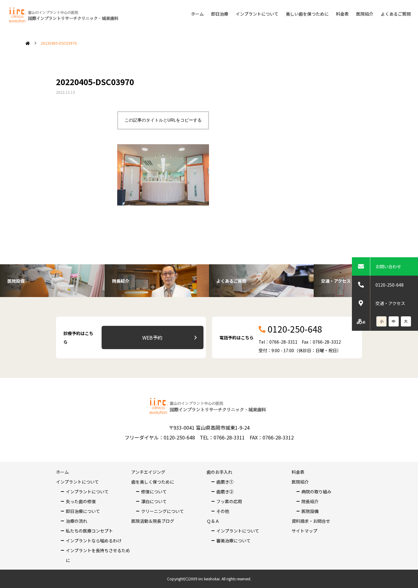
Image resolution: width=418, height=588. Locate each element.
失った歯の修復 (81, 501)
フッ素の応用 (229, 501)
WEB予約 (152, 337)
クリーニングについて (162, 511)
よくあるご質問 (396, 14)
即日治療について (83, 511)
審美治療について (233, 540)
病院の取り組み (316, 491)
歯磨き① (224, 482)
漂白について (154, 501)
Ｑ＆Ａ (213, 521)
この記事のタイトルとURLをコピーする (163, 120)
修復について (154, 491)
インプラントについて (257, 14)
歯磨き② (224, 491)
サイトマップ (304, 531)
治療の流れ (76, 521)
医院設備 (310, 511)
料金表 (342, 14)
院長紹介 (310, 501)
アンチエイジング (148, 472)
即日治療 (219, 14)
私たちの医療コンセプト (89, 531)
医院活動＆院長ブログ (152, 521)
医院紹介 (364, 14)
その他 (222, 511)
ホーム (197, 14)
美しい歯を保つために (307, 14)
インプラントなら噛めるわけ (93, 540)
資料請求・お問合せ (311, 521)
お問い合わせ (388, 266)
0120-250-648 (389, 285)
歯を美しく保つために (152, 482)
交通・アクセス (390, 303)
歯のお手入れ (219, 472)
